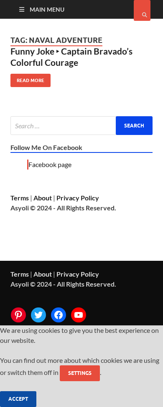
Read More (27, 78)
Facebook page (49, 164)
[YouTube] (78, 314)
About (42, 198)
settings (80, 373)
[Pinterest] (18, 314)
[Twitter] (38, 314)
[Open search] (142, 10)
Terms (19, 198)
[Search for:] (81, 125)
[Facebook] (58, 314)
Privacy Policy (77, 198)
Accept (18, 399)
